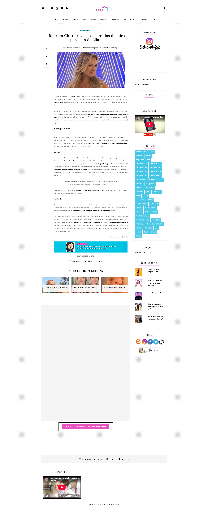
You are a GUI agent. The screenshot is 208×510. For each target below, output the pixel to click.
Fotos (84, 19)
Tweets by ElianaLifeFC (142, 85)
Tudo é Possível (150, 232)
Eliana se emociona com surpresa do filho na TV (155, 306)
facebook (125, 459)
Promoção (156, 220)
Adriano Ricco (141, 152)
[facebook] (48, 8)
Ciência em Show (156, 180)
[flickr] (63, 8)
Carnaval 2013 (141, 172)
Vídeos (75, 19)
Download (103, 19)
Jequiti (145, 196)
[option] (56, 286)
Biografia (65, 19)
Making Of (154, 204)
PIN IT (100, 261)
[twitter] (53, 8)
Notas (153, 19)
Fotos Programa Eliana (155, 293)
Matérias (139, 212)
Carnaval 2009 (141, 164)
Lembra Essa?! (141, 204)
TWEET (89, 261)
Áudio (148, 156)
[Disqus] (85, 337)
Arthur (151, 152)
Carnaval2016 (155, 176)
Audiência (139, 156)
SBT (156, 228)
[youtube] (58, 8)
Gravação (157, 192)
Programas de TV (142, 220)
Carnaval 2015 (141, 176)
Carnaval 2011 (141, 168)
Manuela (139, 208)
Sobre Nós (143, 19)
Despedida (150, 184)
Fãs (125, 19)
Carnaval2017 (141, 180)
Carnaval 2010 (155, 164)
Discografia (115, 19)
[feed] (68, 8)
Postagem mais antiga (97, 426)
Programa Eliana (142, 216)
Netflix (147, 212)
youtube (112, 459)
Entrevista (139, 192)
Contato (133, 19)
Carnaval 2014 (155, 172)
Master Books (150, 208)
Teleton (138, 232)
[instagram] (43, 8)
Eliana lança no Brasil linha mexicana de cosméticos (155, 283)
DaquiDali (83, 30)
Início (56, 19)
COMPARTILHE (76, 261)
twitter (99, 459)
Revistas (93, 19)
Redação (139, 228)
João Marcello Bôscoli (144, 200)
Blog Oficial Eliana (143, 160)
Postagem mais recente (75, 426)
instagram (86, 459)
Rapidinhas (140, 224)
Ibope (138, 196)
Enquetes (150, 188)
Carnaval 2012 (155, 168)
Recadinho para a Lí (155, 224)
